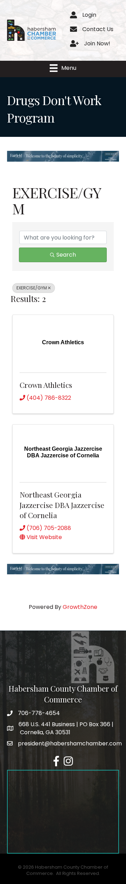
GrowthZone (80, 607)
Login (89, 15)
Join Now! (97, 43)
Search (66, 255)
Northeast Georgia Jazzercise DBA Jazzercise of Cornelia (62, 504)
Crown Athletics (46, 385)
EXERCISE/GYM (31, 288)
